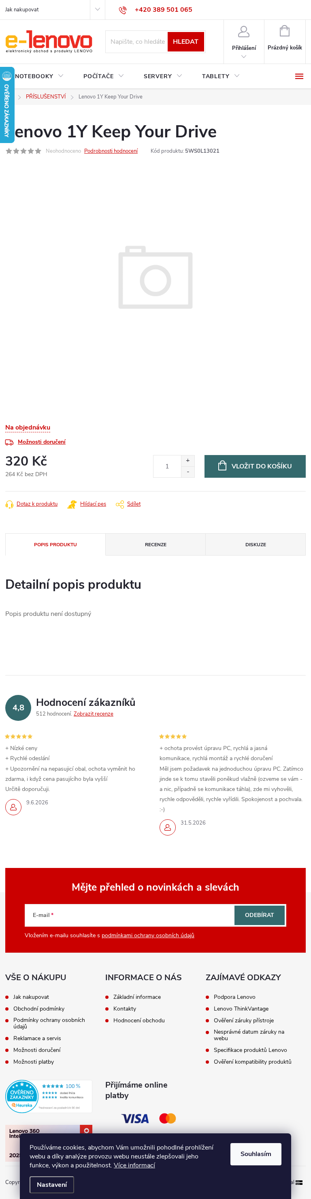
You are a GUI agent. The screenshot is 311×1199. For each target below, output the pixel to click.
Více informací (134, 1165)
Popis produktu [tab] (55, 544)
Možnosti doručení (42, 442)
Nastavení (52, 1184)
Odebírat (259, 915)
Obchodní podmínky (38, 1009)
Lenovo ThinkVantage (241, 1009)
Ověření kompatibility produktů (253, 1062)
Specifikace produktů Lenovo (250, 1050)
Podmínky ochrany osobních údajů (49, 1023)
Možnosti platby (33, 1062)
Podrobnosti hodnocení (111, 151)
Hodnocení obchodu (139, 1020)
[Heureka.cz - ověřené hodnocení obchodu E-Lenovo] (48, 1096)
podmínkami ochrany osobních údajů (148, 935)
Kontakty (124, 1009)
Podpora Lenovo (235, 997)
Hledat (185, 41)
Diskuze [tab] (255, 544)
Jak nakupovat (21, 9)
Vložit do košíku (262, 466)
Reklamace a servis (37, 1038)
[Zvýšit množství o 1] (187, 460)
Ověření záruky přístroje (244, 1020)
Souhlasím (256, 1154)
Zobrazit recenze (93, 714)
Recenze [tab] (155, 544)
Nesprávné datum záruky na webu (249, 1035)
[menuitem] (39, 76)
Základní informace (137, 997)
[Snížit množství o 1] (187, 471)
